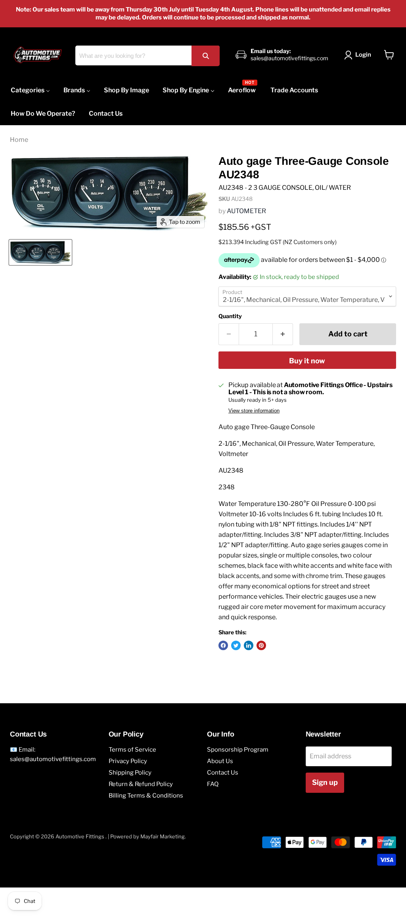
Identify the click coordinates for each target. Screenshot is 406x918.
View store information (254, 411)
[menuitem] (30, 90)
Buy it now (307, 361)
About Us (220, 761)
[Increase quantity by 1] (283, 334)
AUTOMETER (246, 211)
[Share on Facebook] (223, 645)
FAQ (212, 784)
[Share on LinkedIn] (248, 645)
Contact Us (222, 772)
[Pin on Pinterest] (261, 645)
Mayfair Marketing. (163, 836)
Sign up (325, 782)
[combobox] (147, 55)
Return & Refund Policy (141, 784)
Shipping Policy (130, 772)
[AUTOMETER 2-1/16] (40, 252)
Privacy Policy (128, 761)
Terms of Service (132, 749)
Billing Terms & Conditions (146, 795)
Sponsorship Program (237, 749)
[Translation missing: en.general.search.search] (205, 56)
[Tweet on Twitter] (236, 645)
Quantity (230, 316)
